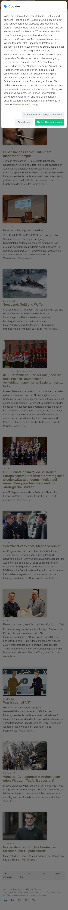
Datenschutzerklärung (25, 104)
